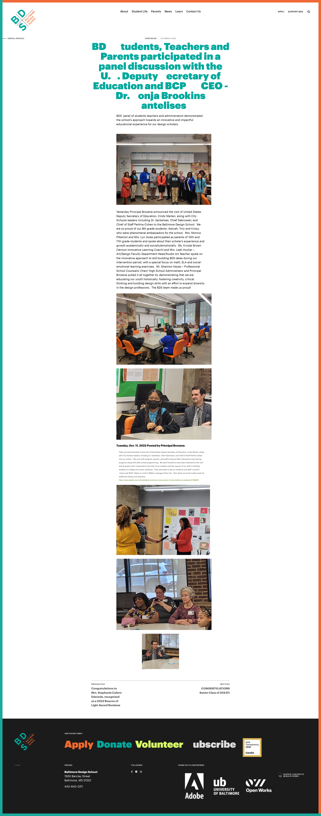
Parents (156, 11)
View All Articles (16, 38)
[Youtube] (136, 771)
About (124, 11)
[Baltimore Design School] (18, 17)
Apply (281, 11)
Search (308, 12)
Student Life (140, 11)
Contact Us (193, 11)
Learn (179, 11)
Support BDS (295, 11)
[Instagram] (141, 771)
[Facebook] (132, 771)
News (168, 11)
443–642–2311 (73, 786)
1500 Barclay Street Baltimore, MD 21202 (80, 776)
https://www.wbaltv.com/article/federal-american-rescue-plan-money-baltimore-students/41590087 (159, 480)
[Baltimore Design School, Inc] (252, 747)
